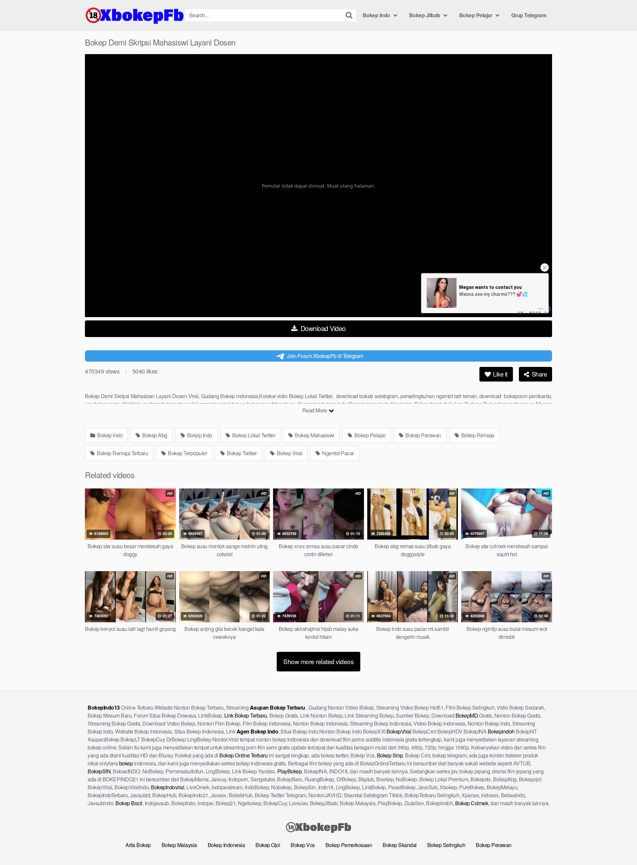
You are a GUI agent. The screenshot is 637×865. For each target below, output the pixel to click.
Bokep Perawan (422, 435)
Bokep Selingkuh (446, 845)
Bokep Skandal (400, 845)
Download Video (322, 328)
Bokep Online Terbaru (243, 755)
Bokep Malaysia (179, 845)
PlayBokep (289, 771)
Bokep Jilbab (424, 15)
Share (538, 374)
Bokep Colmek (471, 803)
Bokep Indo (376, 15)
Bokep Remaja (477, 435)
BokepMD (467, 715)
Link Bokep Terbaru (245, 715)
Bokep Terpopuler (187, 453)
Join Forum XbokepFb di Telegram (325, 356)
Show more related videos (318, 661)
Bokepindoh (501, 731)
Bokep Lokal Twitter (253, 435)
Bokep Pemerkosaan (348, 845)
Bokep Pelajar (475, 15)
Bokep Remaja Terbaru (122, 453)
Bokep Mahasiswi (314, 435)
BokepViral (399, 731)
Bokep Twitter (241, 453)
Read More (315, 410)
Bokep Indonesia (226, 845)
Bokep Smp (390, 755)
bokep (126, 763)
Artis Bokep (138, 845)
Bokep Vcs (303, 845)
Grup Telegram (528, 15)
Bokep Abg (154, 435)
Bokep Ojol (267, 845)
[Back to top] (618, 844)
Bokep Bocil (128, 803)
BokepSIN (99, 771)
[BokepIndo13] (134, 15)
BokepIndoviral (167, 787)
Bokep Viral (288, 453)
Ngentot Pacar (337, 453)
